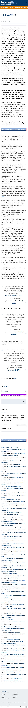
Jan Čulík (9, 477)
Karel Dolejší (9, 501)
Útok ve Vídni (9, 606)
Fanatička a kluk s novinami (12, 612)
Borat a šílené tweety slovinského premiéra (15, 654)
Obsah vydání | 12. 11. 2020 (9, 447)
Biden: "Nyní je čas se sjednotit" (13, 577)
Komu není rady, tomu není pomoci (19, 575)
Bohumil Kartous (10, 453)
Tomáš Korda (9, 505)
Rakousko (6, 386)
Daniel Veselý (9, 569)
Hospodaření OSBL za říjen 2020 (13, 499)
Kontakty (3, 694)
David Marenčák (9, 660)
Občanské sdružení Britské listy (15, 702)
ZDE (21, 75)
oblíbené (24, 425)
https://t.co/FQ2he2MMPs (11, 295)
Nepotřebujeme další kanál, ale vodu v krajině (16, 481)
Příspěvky (14, 697)
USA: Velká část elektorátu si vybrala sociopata (16, 648)
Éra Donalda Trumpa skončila (12, 578)
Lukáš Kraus (9, 464)
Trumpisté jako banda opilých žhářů (14, 512)
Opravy (2, 696)
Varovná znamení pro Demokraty (13, 639)
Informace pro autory (16, 696)
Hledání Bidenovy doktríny (12, 514)
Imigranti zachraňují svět (11, 573)
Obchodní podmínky (5, 698)
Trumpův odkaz (9, 619)
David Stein (8, 624)
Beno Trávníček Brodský (12, 482)
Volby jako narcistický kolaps (18, 604)
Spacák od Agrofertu (17, 464)
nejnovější (18, 425)
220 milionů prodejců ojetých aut (13, 632)
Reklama (3, 697)
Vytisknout (5, 391)
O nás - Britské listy (5, 693)
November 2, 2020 (17, 302)
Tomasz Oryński (10, 551)
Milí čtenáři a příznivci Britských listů (13, 486)
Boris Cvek (8, 562)
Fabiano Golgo (10, 492)
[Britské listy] (13, 130)
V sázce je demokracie (11, 637)
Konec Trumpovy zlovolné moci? (13, 599)
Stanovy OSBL (15, 693)
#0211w (20, 295)
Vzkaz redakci (15, 694)
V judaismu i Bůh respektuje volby (14, 527)
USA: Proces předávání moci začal (13, 613)
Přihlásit (3, 412)
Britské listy (11, 3)
